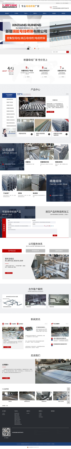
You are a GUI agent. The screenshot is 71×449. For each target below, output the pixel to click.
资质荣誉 (3, 414)
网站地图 (57, 3)
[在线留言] (68, 399)
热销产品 (20, 94)
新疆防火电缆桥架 (10, 117)
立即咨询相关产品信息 (9, 164)
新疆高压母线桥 (10, 105)
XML (61, 3)
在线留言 (54, 13)
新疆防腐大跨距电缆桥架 (58, 134)
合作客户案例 (35, 290)
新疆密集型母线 (10, 99)
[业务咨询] (68, 389)
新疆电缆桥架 (22, 133)
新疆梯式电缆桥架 (10, 111)
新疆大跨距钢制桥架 (40, 134)
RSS (59, 3)
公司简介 (5, 365)
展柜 (7, 405)
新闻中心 (44, 13)
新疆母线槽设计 (6, 340)
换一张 (52, 225)
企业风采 (6, 389)
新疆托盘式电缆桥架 (11, 114)
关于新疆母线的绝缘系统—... (41, 327)
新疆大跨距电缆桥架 (11, 122)
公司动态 (6, 323)
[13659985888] (68, 392)
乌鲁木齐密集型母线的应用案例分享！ (60, 338)
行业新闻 (14, 323)
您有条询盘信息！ (66, 3)
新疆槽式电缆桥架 (10, 108)
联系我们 (63, 13)
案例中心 (35, 13)
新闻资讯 (35, 319)
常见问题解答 (56, 323)
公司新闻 (40, 413)
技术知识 (21, 323)
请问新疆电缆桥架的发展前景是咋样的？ (60, 344)
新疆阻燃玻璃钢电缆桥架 (11, 125)
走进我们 (35, 355)
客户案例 (28, 413)
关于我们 (16, 13)
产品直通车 (9, 95)
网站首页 (7, 13)
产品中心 (26, 13)
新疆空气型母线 (10, 102)
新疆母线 (55, 100)
